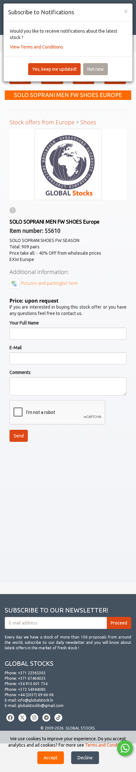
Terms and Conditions (106, 745)
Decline (85, 757)
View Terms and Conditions (36, 46)
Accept (51, 757)
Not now (95, 69)
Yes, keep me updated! (54, 69)
